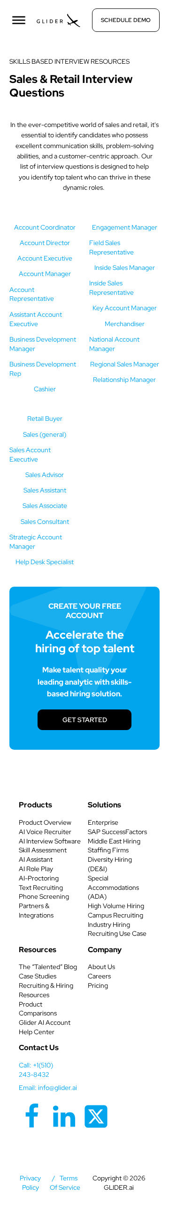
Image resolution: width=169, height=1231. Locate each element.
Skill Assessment (43, 850)
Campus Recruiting (115, 915)
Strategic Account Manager (35, 542)
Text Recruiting (41, 887)
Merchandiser (125, 324)
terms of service (65, 1183)
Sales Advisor (44, 474)
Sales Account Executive (30, 454)
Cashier (45, 389)
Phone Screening (44, 896)
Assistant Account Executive (35, 319)
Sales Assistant (44, 490)
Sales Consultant (45, 521)
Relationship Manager (124, 379)
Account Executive (44, 258)
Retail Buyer (44, 418)
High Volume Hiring (116, 906)
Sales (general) (44, 434)
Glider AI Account (44, 1022)
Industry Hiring (109, 924)
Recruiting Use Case (117, 933)
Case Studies (37, 976)
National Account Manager (114, 344)
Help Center (36, 1032)
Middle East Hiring (114, 841)
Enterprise (103, 822)
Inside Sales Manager (124, 267)
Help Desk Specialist (44, 562)
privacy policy (30, 1183)
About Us (101, 966)
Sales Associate (45, 505)
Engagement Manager (124, 227)
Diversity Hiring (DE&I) (110, 864)
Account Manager (45, 273)
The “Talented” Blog (48, 966)
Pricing (98, 985)
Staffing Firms (108, 850)
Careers (99, 976)
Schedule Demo (126, 20)
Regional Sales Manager (124, 364)
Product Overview (45, 822)
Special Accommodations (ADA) (113, 887)
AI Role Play (36, 869)
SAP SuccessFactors (117, 832)
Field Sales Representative (111, 247)
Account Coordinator (45, 227)
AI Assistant (36, 859)
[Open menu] (18, 20)
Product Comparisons (38, 1009)
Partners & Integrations (36, 910)
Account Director (45, 243)
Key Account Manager (124, 308)
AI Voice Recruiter (45, 832)
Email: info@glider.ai (48, 1087)
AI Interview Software (50, 841)
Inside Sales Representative (111, 288)
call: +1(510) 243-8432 (36, 1070)
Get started (84, 720)
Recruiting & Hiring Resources (46, 990)
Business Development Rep (42, 369)
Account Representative (31, 294)
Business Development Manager (42, 344)
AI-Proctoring (39, 878)
